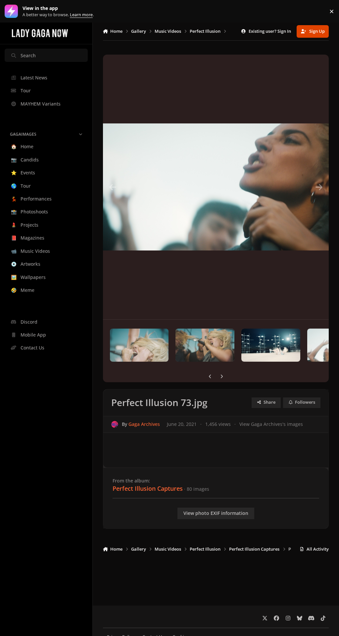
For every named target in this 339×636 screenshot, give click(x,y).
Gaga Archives (144, 424)
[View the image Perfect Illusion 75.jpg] (270, 345)
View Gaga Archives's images (271, 424)
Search (28, 55)
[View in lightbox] (216, 187)
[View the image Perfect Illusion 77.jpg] (139, 345)
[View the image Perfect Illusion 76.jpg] (204, 345)
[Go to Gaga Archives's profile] (114, 424)
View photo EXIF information (215, 513)
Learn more (12, 11)
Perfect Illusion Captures (148, 488)
